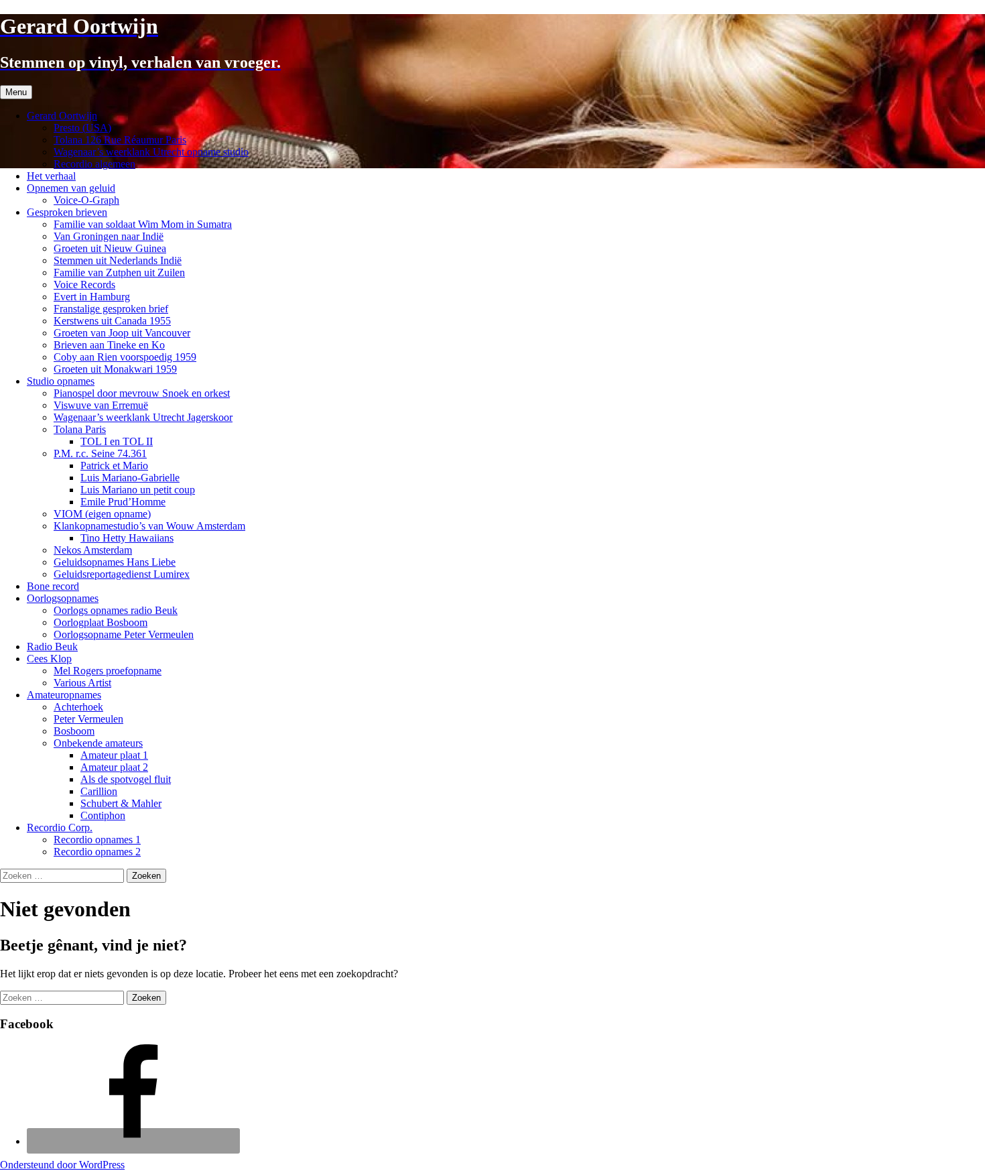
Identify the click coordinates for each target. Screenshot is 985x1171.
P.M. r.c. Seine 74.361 (100, 453)
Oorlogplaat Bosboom (100, 622)
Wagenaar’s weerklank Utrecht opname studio (151, 152)
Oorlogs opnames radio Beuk (116, 610)
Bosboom (74, 731)
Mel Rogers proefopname (107, 670)
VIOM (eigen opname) (102, 513)
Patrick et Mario (114, 465)
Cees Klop (49, 658)
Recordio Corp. (59, 827)
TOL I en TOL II (116, 441)
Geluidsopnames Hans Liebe (115, 562)
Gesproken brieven (67, 212)
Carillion (98, 791)
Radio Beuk (52, 646)
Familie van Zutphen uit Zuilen (119, 272)
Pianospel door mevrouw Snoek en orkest (142, 393)
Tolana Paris (80, 429)
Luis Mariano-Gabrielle (130, 477)
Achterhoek (78, 707)
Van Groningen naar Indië (108, 236)
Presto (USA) (82, 127)
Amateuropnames (64, 694)
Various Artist (82, 682)
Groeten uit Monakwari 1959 (115, 369)
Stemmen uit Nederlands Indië (118, 260)
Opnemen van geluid (71, 188)
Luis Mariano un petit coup (137, 489)
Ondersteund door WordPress (62, 1164)
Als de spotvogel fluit (125, 779)
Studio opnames (60, 381)
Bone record (53, 586)
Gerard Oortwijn (62, 115)
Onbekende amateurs (98, 743)
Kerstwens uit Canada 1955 (112, 320)
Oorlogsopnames (62, 598)
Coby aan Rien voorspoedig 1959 (125, 357)
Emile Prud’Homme (123, 501)
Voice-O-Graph (86, 200)
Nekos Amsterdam (93, 550)
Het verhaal (51, 176)
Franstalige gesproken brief (111, 308)
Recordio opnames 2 (97, 851)
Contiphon (102, 815)
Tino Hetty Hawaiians (127, 538)
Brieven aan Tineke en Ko (109, 345)
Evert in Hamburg (92, 296)
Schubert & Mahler (120, 803)
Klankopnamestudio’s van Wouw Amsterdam (149, 526)
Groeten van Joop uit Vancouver (122, 332)
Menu (16, 92)
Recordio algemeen (94, 164)
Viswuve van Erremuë (101, 405)
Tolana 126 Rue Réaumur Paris (120, 139)
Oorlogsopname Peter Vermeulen (124, 634)
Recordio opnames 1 (97, 839)
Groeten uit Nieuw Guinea (110, 248)
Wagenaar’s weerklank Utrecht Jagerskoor (143, 417)
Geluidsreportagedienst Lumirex (122, 574)
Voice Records (84, 284)
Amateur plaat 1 (114, 755)
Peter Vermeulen (88, 719)
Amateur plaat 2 (114, 767)
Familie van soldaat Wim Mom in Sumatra (143, 224)
